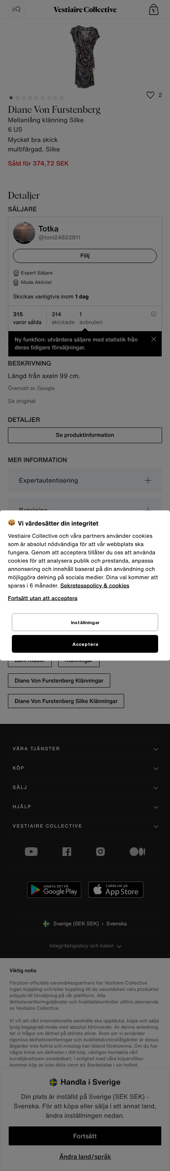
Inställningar (85, 622)
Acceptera (85, 644)
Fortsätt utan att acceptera (42, 598)
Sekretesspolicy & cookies (95, 586)
